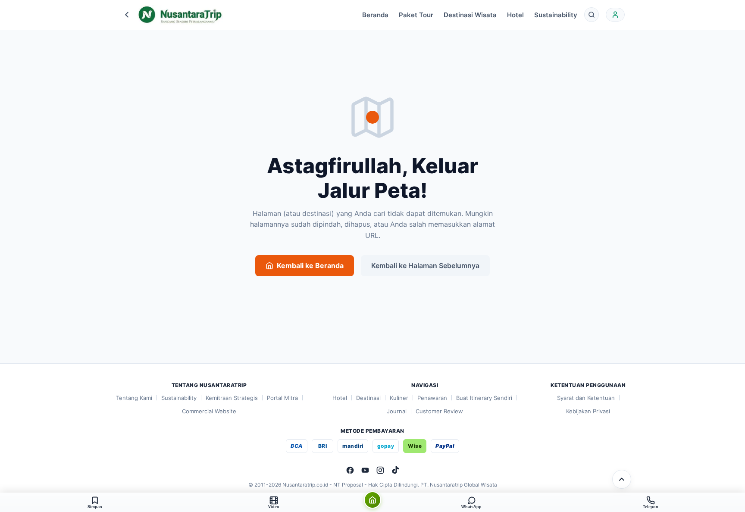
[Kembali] (126, 14)
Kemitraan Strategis (232, 397)
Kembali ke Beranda (310, 265)
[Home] (372, 499)
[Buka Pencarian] (591, 14)
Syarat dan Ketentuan (586, 397)
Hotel (515, 15)
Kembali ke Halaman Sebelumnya (425, 265)
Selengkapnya (377, 476)
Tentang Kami (134, 397)
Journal (397, 411)
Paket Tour (416, 15)
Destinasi (368, 397)
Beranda (375, 15)
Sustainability (555, 15)
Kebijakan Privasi (588, 411)
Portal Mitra (282, 397)
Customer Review (439, 411)
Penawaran (432, 397)
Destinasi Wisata (470, 15)
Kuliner (399, 397)
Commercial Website (209, 411)
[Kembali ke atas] (621, 479)
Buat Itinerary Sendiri (484, 397)
